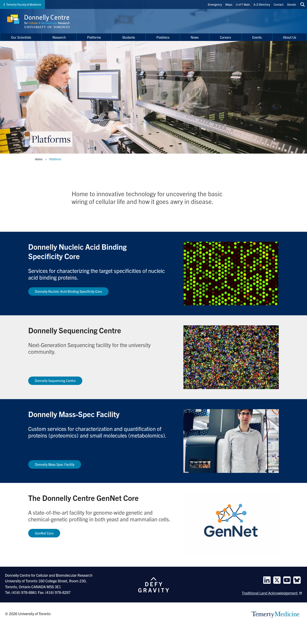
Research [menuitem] (59, 37)
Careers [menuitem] (225, 37)
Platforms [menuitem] (94, 37)
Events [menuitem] (257, 37)
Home (38, 159)
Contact (279, 4)
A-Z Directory (262, 4)
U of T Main (243, 4)
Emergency (215, 4)
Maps (228, 4)
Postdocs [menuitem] (162, 37)
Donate (291, 4)
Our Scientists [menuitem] (21, 37)
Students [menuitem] (128, 37)
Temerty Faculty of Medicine (23, 4)
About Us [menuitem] (289, 37)
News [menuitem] (195, 37)
